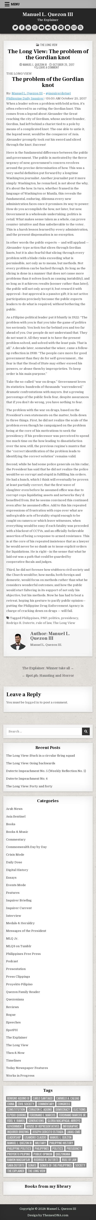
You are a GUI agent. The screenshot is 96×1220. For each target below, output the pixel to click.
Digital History (17, 870)
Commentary (16, 839)
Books (10, 824)
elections (79, 1109)
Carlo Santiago (43, 1098)
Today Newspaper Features (27, 1068)
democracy (62, 1109)
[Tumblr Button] (54, 27)
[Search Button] (80, 27)
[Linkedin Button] (28, 27)
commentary (46, 1104)
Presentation (16, 969)
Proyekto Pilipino (19, 984)
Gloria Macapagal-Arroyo (64, 1120)
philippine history (61, 1143)
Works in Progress (20, 1075)
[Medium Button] (48, 27)
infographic (70, 1126)
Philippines (30, 618)
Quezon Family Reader (23, 992)
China (10, 1104)
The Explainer (16, 1037)
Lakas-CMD (73, 1132)
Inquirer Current (19, 908)
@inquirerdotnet (58, 93)
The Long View (48, 45)
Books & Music (17, 832)
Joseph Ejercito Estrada (47, 1132)
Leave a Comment (49, 67)
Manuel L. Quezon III (48, 14)
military (40, 1143)
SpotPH (12, 1030)
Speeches (13, 1022)
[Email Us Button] (74, 27)
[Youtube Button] (41, 27)
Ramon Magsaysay (18, 1159)
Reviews (12, 1007)
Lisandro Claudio (35, 1137)
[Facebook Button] (22, 27)
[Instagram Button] (35, 27)
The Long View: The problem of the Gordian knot (48, 54)
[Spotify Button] (61, 27)
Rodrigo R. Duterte (20, 623)
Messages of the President (26, 931)
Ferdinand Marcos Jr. (72, 1115)
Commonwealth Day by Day (26, 847)
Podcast (12, 961)
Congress (64, 1104)
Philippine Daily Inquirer (25, 98)
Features (13, 892)
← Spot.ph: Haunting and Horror (48, 675)
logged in (32, 702)
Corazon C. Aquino (40, 1109)
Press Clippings (18, 976)
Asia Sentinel (15, 816)
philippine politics (19, 1148)
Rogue (11, 1014)
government (15, 1126)
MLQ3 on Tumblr (18, 946)
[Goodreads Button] (67, 27)
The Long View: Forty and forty (29, 786)
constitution (16, 1109)
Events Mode (16, 885)
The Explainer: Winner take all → (48, 668)
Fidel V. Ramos (16, 1120)
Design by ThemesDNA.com (47, 1215)
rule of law (43, 623)
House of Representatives (43, 1126)
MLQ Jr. (12, 938)
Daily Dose (14, 862)
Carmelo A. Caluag (67, 1098)
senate (32, 1165)
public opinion (43, 1154)
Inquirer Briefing (19, 900)
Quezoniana (15, 999)
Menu (15, 4)
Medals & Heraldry (20, 923)
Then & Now (15, 1053)
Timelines (13, 1060)
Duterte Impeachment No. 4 (27, 778)
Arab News (14, 809)
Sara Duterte (15, 1165)
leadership (14, 1137)
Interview (13, 915)
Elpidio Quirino (16, 1115)
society (80, 1165)
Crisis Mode (15, 854)
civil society (26, 1104)
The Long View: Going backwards (31, 763)
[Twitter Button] (15, 27)
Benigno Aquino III (18, 1098)
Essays (11, 877)
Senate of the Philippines (56, 1165)
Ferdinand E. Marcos (42, 1115)
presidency (69, 618)
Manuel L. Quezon (61, 1137)
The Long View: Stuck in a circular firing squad (40, 755)
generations (36, 1120)
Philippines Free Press (23, 954)
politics (54, 618)
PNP (44, 618)
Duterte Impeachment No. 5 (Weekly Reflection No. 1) (46, 771)
